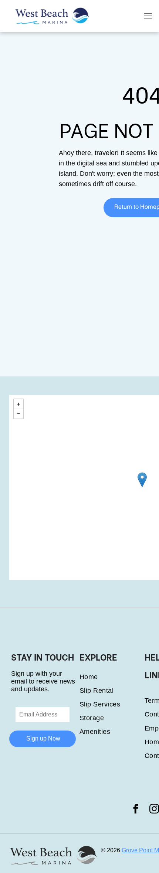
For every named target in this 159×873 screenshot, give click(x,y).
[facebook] (135, 810)
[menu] (148, 16)
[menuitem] (112, 677)
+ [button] (18, 404)
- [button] (18, 414)
